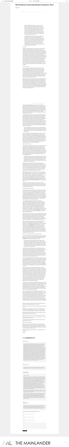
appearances (40, 226)
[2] (28, 131)
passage (27, 154)
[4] (32, 177)
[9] (42, 287)
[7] (25, 265)
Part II (45, 300)
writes (26, 232)
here (28, 45)
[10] (36, 289)
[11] (23, 332)
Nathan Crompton (18, 7)
